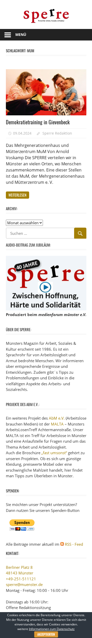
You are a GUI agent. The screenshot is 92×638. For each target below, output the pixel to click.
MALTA (57, 424)
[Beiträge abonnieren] (62, 544)
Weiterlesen (17, 195)
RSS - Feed (74, 544)
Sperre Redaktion (57, 133)
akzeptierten (46, 634)
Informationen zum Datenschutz (52, 629)
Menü (20, 34)
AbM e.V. (57, 418)
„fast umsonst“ (54, 452)
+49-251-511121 (21, 578)
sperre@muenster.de (24, 584)
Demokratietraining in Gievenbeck (38, 122)
